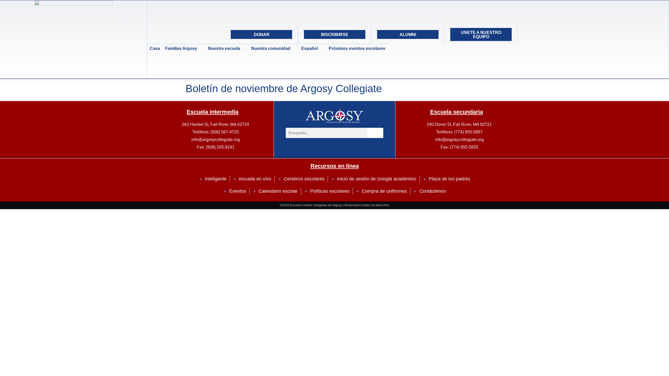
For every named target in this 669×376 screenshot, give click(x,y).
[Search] (567, 34)
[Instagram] (541, 34)
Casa (155, 48)
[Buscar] (375, 133)
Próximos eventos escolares (357, 48)
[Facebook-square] (554, 34)
